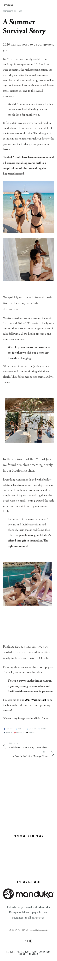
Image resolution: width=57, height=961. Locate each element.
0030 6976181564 (18, 930)
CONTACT (22, 954)
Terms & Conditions (41, 952)
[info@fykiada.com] (26, 941)
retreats (10, 952)
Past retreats (23, 952)
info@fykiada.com (39, 930)
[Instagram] (30, 941)
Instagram (33, 954)
